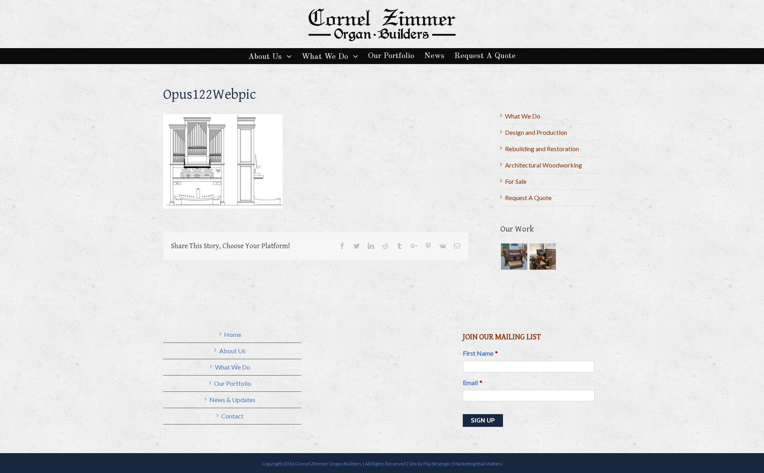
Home (232, 334)
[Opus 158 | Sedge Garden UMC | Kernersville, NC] (542, 256)
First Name (480, 353)
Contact (232, 416)
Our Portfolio (232, 383)
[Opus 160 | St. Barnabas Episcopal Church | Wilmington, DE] (514, 256)
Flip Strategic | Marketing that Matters (463, 464)
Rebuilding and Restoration (542, 148)
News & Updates (232, 399)
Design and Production (536, 132)
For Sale (515, 181)
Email (472, 382)
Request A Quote (528, 197)
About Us (232, 350)
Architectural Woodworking (543, 165)
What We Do (522, 116)
